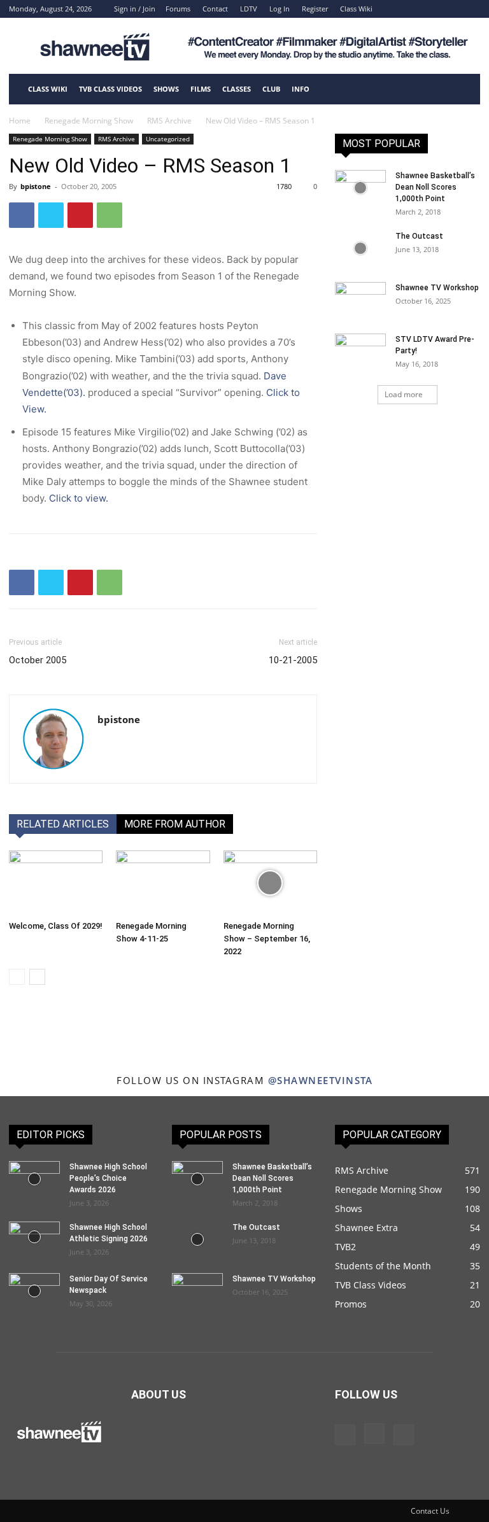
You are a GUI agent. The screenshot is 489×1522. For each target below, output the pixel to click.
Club (271, 89)
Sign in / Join (134, 8)
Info (300, 89)
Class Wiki (356, 8)
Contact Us (430, 1510)
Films (200, 89)
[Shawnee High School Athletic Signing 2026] (34, 1237)
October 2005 (37, 660)
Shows (166, 89)
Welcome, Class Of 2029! (56, 926)
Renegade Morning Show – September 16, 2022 (266, 938)
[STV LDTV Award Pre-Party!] (360, 351)
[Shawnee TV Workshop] (360, 300)
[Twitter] (51, 215)
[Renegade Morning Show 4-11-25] (162, 882)
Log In (279, 8)
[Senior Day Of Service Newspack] (34, 1291)
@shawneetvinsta (320, 1080)
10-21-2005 (293, 660)
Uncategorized (168, 138)
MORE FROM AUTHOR (174, 824)
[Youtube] (470, 9)
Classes (236, 89)
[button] (465, 89)
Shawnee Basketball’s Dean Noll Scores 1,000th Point (435, 187)
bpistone (35, 186)
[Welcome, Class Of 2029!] (56, 882)
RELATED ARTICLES (63, 824)
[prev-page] (17, 977)
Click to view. (78, 498)
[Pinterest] (80, 215)
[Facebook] (428, 9)
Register (315, 8)
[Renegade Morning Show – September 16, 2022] (270, 882)
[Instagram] (449, 9)
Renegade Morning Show (89, 120)
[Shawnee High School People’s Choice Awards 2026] (34, 1179)
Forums (178, 8)
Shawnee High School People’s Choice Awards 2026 (108, 1178)
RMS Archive (169, 120)
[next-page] (37, 977)
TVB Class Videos (110, 89)
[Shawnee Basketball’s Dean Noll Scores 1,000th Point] (360, 188)
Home (20, 120)
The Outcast (419, 236)
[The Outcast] (360, 248)
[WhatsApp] (109, 215)
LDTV (248, 8)
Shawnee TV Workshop (437, 287)
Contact (215, 8)
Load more (404, 394)
